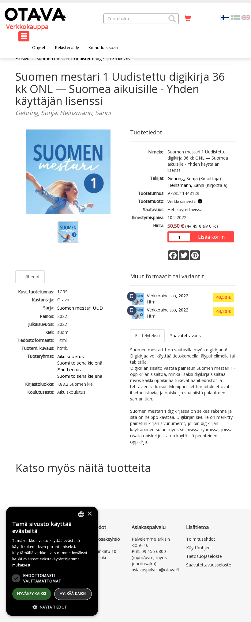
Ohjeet (39, 47)
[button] (172, 18)
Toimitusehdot (200, 539)
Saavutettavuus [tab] (185, 335)
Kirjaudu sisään (103, 47)
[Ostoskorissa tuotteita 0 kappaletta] (187, 18)
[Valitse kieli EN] (246, 17)
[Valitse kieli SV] (235, 17)
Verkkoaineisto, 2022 (167, 296)
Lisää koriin (211, 237)
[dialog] (52, 561)
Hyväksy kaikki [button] (31, 593)
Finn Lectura (70, 369)
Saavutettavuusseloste (208, 565)
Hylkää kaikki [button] (73, 593)
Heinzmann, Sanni (185, 185)
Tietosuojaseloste (204, 556)
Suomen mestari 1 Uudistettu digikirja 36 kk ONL (84, 58)
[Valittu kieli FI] (225, 17)
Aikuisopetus (70, 356)
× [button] (89, 514)
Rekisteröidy (67, 47)
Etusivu (22, 58)
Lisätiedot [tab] (30, 277)
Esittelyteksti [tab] (147, 335)
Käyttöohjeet (199, 548)
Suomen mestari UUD (80, 308)
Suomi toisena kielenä (79, 363)
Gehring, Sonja (182, 178)
